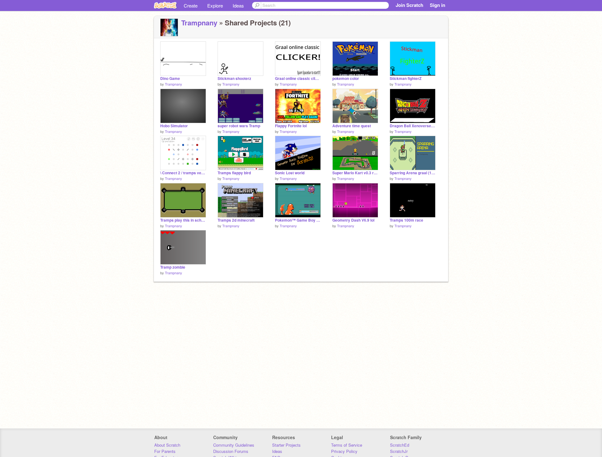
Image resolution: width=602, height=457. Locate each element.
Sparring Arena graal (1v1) (413, 173)
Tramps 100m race (406, 220)
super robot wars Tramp (239, 126)
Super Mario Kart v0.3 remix (355, 173)
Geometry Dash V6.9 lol (353, 220)
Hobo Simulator (174, 126)
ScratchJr (399, 451)
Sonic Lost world (289, 173)
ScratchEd (399, 445)
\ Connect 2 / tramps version (183, 173)
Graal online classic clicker (298, 78)
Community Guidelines (233, 445)
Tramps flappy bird (234, 173)
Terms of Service (346, 445)
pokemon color (345, 78)
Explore (215, 5)
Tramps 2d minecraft (236, 220)
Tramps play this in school (183, 220)
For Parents (165, 451)
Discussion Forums (230, 451)
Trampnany (199, 23)
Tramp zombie (172, 267)
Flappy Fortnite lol (291, 126)
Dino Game (170, 78)
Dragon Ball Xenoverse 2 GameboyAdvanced (413, 126)
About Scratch (167, 445)
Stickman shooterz (234, 78)
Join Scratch (409, 5)
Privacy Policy (344, 451)
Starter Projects (286, 445)
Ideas (238, 5)
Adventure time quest (351, 126)
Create (191, 5)
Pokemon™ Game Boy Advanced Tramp (298, 220)
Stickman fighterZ (405, 78)
